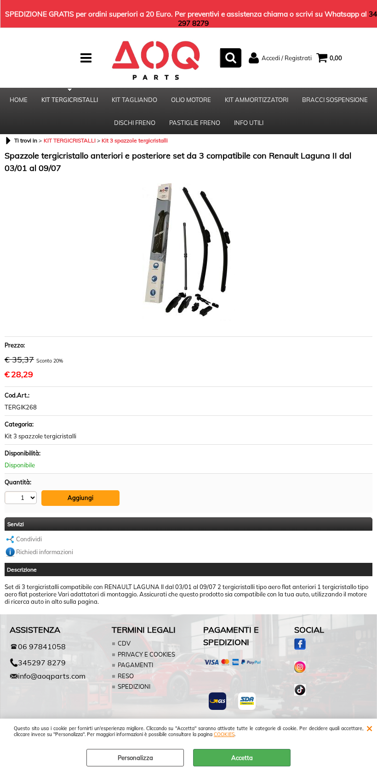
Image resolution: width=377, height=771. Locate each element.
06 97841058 (42, 646)
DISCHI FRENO (134, 122)
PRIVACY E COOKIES (146, 654)
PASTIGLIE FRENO (194, 122)
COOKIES (224, 734)
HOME (19, 99)
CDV (124, 643)
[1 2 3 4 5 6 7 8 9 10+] (22, 497)
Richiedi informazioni (44, 552)
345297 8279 (42, 662)
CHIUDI (369, 727)
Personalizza (135, 757)
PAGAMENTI (135, 665)
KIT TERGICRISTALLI (69, 99)
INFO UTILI (248, 122)
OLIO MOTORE (191, 99)
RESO (126, 676)
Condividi (29, 539)
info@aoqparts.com (47, 675)
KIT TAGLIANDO (134, 99)
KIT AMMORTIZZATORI (256, 99)
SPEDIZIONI (134, 686)
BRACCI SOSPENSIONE (335, 99)
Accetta (242, 757)
